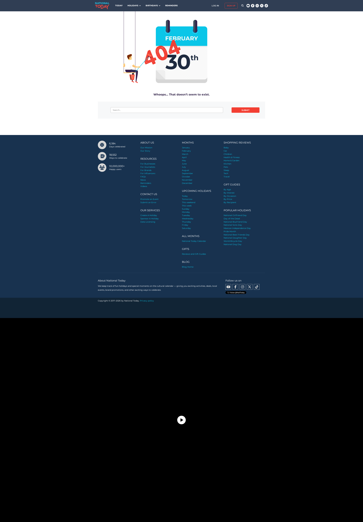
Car (225, 151)
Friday (185, 225)
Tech (226, 173)
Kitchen (227, 163)
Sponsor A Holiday (149, 218)
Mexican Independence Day (237, 228)
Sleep (226, 170)
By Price (228, 199)
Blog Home (187, 267)
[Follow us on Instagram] (257, 5)
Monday (186, 212)
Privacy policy (147, 300)
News (143, 180)
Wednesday (187, 218)
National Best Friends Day (237, 234)
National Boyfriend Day (235, 222)
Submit (245, 110)
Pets (226, 167)
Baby (226, 147)
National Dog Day (232, 244)
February (186, 151)
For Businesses (147, 163)
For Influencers (147, 173)
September (187, 173)
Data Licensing (147, 222)
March (185, 154)
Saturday (186, 228)
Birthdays (152, 6)
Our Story (145, 151)
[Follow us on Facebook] (252, 5)
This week (187, 205)
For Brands (145, 170)
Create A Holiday (148, 215)
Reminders (171, 6)
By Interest (229, 193)
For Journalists (147, 167)
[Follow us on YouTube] (248, 5)
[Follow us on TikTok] (266, 5)
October (186, 176)
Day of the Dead (232, 218)
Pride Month (230, 231)
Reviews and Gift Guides (194, 254)
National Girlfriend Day (235, 215)
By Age (227, 189)
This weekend (188, 202)
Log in (216, 5)
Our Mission (146, 147)
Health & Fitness (232, 157)
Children (228, 154)
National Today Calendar (194, 241)
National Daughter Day (235, 238)
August (185, 170)
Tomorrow (187, 199)
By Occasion (230, 196)
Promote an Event (149, 199)
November (187, 180)
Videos (143, 186)
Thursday (186, 222)
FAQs (143, 176)
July (184, 167)
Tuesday (186, 215)
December (187, 183)
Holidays (132, 6)
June (184, 163)
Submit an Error (148, 202)
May (184, 160)
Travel (227, 176)
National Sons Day (233, 225)
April (184, 157)
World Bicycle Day (233, 241)
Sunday (185, 209)
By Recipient (230, 202)
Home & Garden (231, 160)
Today (119, 6)
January (186, 147)
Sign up (231, 5)
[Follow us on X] (261, 5)
